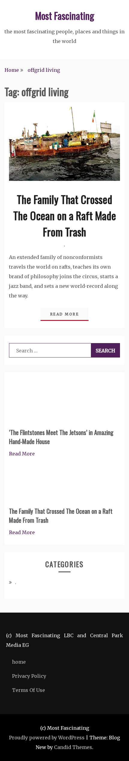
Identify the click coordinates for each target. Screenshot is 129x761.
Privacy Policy (29, 676)
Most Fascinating (64, 15)
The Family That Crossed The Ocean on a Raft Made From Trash (64, 215)
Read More (64, 314)
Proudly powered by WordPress (47, 738)
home (19, 662)
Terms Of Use (28, 690)
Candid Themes (73, 747)
